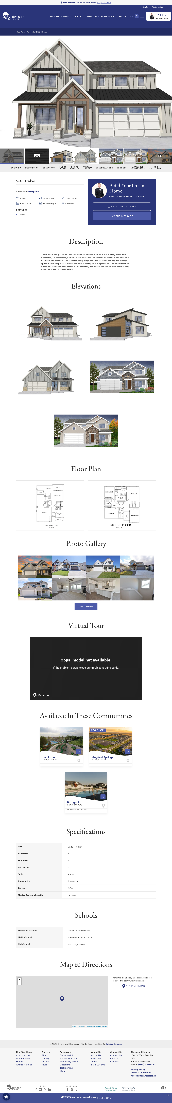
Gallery (146, 7)
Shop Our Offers (104, 1098)
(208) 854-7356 (146, 1064)
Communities (23, 1055)
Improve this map (101, 1026)
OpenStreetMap (90, 1026)
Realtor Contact (114, 1060)
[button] (60, 16)
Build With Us (98, 1064)
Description (32, 167)
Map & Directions (155, 167)
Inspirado (50, 758)
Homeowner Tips (68, 1058)
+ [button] (19, 979)
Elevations (49, 167)
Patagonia (31, 32)
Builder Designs (114, 1043)
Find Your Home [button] (59, 16)
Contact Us (116, 1055)
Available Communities (137, 167)
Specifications (104, 167)
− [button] (19, 983)
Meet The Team (96, 1060)
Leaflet (74, 1026)
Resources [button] (107, 16)
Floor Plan (62, 167)
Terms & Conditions (141, 1072)
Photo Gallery (75, 167)
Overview (16, 167)
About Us (96, 1055)
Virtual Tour (87, 167)
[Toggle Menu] (141, 16)
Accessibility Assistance (143, 1075)
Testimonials (157, 7)
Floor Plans (20, 32)
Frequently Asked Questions (69, 1063)
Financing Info (67, 1055)
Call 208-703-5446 (123, 206)
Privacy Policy (138, 1069)
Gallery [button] (78, 16)
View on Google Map (135, 985)
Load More (86, 606)
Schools (122, 167)
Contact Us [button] (124, 16)
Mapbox (81, 1026)
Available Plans (24, 1064)
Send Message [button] (123, 216)
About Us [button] (91, 16)
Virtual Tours (45, 1063)
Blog (62, 1070)
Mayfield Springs (102, 758)
